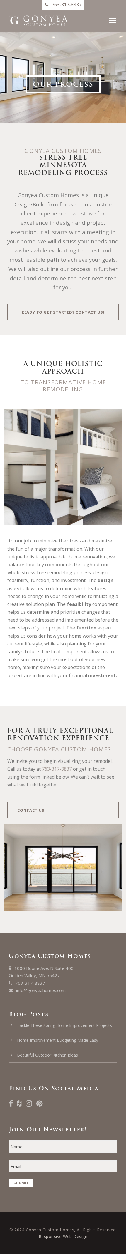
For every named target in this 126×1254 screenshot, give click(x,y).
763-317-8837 (57, 769)
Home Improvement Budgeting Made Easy (57, 1040)
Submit (21, 1183)
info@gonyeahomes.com (41, 990)
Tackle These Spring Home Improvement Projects (64, 1025)
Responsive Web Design (63, 1236)
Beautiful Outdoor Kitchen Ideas (47, 1055)
